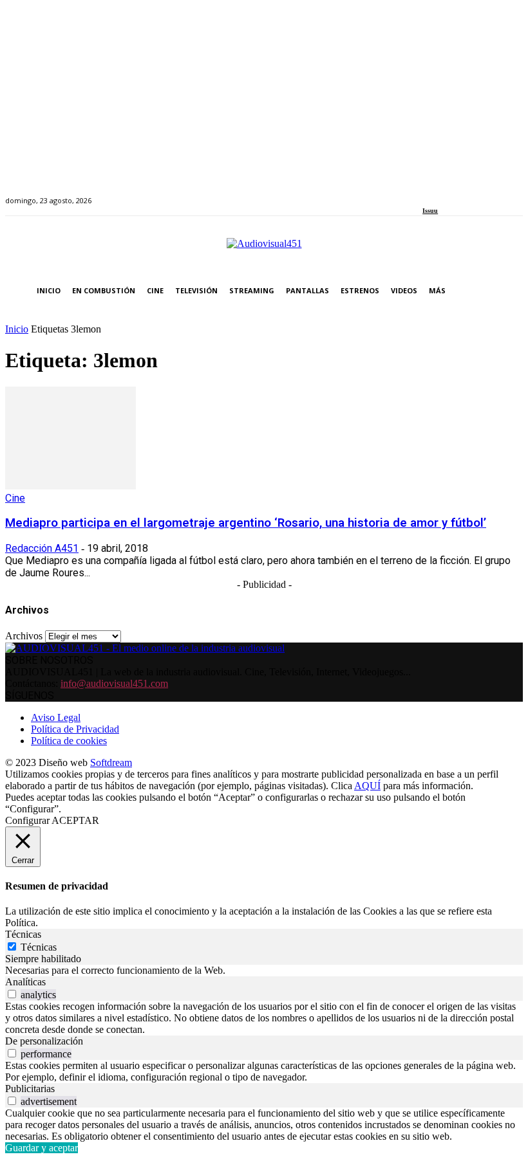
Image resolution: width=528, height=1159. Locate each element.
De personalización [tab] (44, 1041)
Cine (15, 498)
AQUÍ (367, 785)
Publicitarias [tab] (30, 1088)
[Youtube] (485, 193)
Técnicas (39, 947)
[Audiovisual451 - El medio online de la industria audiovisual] (264, 250)
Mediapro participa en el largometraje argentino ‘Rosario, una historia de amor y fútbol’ (245, 523)
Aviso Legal (55, 717)
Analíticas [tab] (25, 981)
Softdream (111, 762)
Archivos (23, 635)
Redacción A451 (42, 548)
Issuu (430, 210)
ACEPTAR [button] (75, 820)
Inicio (16, 329)
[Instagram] (441, 193)
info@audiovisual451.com (114, 683)
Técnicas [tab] (23, 934)
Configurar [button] (27, 820)
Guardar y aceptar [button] (41, 1147)
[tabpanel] (264, 970)
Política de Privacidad (75, 729)
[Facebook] (426, 193)
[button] (510, 291)
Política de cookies (69, 740)
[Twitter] (471, 193)
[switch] (12, 994)
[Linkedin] (456, 193)
